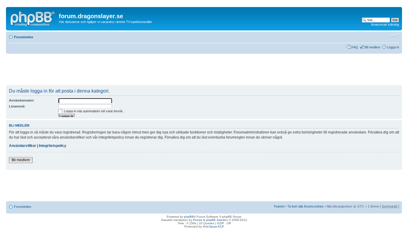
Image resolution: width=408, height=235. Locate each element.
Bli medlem (372, 47)
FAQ (355, 47)
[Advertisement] (114, 71)
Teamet (279, 206)
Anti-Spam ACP (213, 226)
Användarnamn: (21, 100)
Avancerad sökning (385, 24)
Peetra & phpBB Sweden (210, 220)
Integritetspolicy (52, 146)
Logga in (393, 47)
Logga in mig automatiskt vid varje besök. (93, 111)
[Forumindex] (33, 17)
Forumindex (23, 37)
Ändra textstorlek (394, 36)
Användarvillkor (22, 146)
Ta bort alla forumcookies (305, 206)
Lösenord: (17, 106)
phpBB (189, 216)
